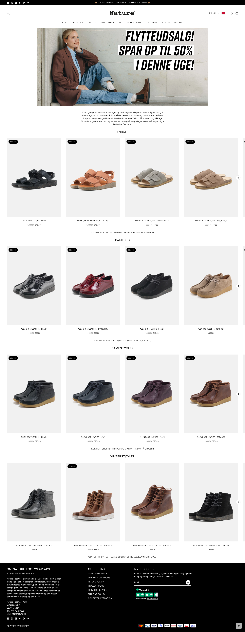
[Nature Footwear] (122, 13)
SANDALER (123, 132)
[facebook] (7, 2)
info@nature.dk (19, 614)
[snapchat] (19, 2)
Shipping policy (96, 594)
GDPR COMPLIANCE (97, 573)
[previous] (7, 182)
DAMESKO (122, 240)
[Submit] (188, 582)
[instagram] (11, 2)
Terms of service (97, 590)
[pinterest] (23, 2)
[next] (238, 177)
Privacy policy (96, 586)
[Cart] (236, 13)
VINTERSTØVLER (122, 456)
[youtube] (27, 2)
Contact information (100, 598)
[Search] (8, 13)
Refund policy (96, 581)
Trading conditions (99, 577)
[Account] (231, 13)
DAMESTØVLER (122, 348)
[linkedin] (15, 2)
